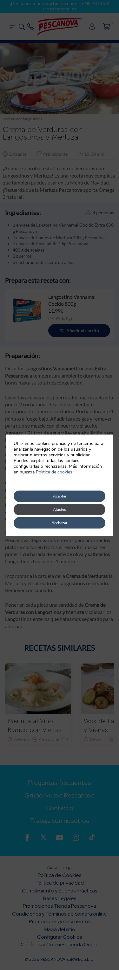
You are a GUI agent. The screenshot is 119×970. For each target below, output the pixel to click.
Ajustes (59, 509)
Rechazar (59, 522)
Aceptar (59, 496)
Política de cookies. (54, 472)
